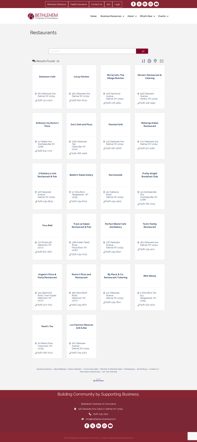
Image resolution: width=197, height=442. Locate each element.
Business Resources (111, 16)
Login (117, 4)
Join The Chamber (109, 372)
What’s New (146, 16)
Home (93, 16)
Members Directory (56, 4)
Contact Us (96, 4)
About (130, 16)
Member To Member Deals (111, 369)
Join (108, 4)
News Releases (60, 369)
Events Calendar (74, 369)
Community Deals (90, 369)
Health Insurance (78, 4)
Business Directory (44, 369)
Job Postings (142, 369)
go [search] (143, 51)
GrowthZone (128, 438)
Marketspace (129, 369)
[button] (33, 61)
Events (162, 16)
